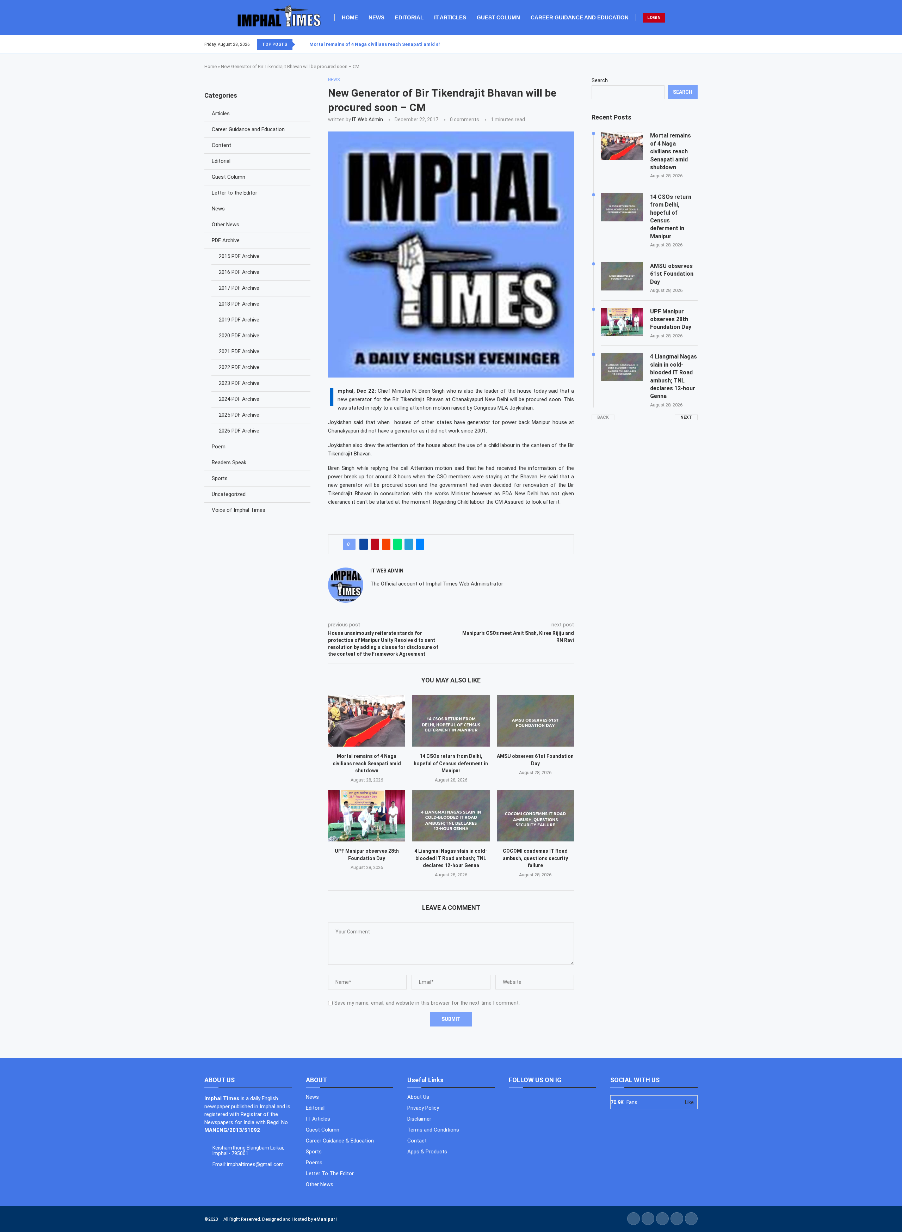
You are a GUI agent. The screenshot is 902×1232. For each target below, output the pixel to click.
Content (221, 145)
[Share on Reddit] (386, 544)
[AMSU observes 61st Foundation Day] (535, 721)
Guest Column (498, 17)
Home (350, 17)
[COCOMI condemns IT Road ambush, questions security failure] (535, 815)
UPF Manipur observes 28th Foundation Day (670, 319)
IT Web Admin (367, 119)
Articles (221, 113)
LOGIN (654, 17)
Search (600, 80)
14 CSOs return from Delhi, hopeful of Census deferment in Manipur (451, 763)
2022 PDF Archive (239, 367)
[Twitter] (684, 44)
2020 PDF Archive (239, 335)
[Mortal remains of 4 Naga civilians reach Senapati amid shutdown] (366, 721)
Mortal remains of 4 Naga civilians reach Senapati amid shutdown (383, 44)
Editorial (409, 17)
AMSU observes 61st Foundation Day (671, 274)
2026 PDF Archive (239, 431)
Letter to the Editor (234, 193)
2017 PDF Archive (239, 288)
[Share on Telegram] (408, 544)
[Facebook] (680, 44)
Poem (219, 446)
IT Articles (450, 17)
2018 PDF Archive (239, 304)
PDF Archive (226, 240)
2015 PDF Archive (239, 256)
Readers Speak (229, 462)
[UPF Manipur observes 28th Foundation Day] (366, 815)
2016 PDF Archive (239, 272)
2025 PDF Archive (239, 415)
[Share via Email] (420, 544)
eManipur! (325, 1219)
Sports (220, 478)
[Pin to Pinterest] (375, 544)
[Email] (697, 44)
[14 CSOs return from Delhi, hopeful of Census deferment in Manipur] (450, 721)
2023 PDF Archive (239, 383)
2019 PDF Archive (239, 320)
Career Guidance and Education (580, 17)
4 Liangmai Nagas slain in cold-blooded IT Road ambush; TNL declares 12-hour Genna (450, 858)
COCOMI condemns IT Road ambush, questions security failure (535, 858)
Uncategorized (229, 494)
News (376, 17)
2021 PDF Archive (239, 351)
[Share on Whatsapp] (397, 544)
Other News (225, 224)
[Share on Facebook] (363, 544)
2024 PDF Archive (239, 399)
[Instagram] (688, 44)
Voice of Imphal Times (238, 510)
